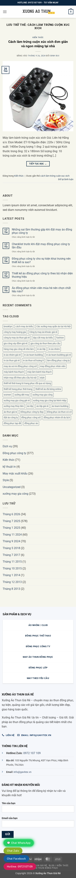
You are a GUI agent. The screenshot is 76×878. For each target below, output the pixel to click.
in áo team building (33, 355)
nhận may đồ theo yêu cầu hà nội (20, 377)
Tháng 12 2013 (12, 582)
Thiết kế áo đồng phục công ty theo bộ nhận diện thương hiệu (42, 275)
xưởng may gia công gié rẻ (17, 400)
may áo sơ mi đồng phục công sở (20, 366)
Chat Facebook (16, 858)
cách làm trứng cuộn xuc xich (54, 175)
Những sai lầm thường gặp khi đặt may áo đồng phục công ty (42, 231)
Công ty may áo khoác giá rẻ (43, 332)
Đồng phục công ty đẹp (32, 412)
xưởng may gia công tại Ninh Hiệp (49, 400)
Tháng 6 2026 (11, 514)
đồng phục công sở (30, 417)
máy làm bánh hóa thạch (39, 372)
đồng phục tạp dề (12, 423)
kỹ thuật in (9, 466)
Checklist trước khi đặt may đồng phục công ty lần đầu (41, 245)
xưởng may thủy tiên (14, 406)
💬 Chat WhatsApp (18, 842)
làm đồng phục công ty (58, 360)
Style (6, 480)
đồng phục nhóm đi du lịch (57, 417)
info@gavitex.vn (22, 772)
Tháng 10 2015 (12, 568)
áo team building (60, 406)
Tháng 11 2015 (12, 561)
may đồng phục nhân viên (52, 366)
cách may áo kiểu (24, 326)
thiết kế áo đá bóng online (48, 389)
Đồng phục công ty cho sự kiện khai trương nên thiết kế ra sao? (41, 260)
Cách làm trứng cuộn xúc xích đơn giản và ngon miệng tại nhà (38, 44)
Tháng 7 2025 (11, 521)
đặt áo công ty (11, 417)
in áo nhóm (54, 349)
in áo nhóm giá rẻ (12, 355)
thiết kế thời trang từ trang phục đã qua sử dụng (27, 383)
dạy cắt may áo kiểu (43, 337)
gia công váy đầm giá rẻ (15, 343)
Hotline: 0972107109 (20, 866)
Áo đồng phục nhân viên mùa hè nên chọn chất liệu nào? (41, 289)
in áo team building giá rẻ (58, 355)
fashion (60, 337)
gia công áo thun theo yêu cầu (45, 343)
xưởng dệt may (21, 394)
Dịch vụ (7, 446)
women (7, 394)
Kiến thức (38, 37)
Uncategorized (12, 487)
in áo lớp (41, 349)
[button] (5, 11)
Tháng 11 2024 (12, 534)
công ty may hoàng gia (15, 332)
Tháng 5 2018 (11, 548)
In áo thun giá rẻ (12, 360)
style (42, 377)
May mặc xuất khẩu (15, 473)
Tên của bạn (8, 803)
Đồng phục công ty (14, 453)
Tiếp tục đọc (38, 164)
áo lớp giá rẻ (42, 406)
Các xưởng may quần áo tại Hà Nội (53, 326)
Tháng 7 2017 (11, 555)
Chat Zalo (13, 850)
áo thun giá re (10, 412)
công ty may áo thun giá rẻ (17, 337)
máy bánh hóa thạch (14, 372)
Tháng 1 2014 (11, 575)
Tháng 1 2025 (11, 527)
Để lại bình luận (65, 179)
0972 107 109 (32, 753)
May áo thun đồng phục (43, 868)
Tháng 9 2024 (11, 541)
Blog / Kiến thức (59, 865)
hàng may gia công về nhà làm (19, 349)
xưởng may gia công (42, 394)
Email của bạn (9, 818)
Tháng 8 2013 (11, 588)
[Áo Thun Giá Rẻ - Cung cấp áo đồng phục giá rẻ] (38, 11)
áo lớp (30, 406)
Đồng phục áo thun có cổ (59, 412)
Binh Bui (54, 56)
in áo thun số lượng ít (33, 360)
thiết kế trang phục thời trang (18, 389)
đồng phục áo (31, 423)
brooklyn (8, 326)
